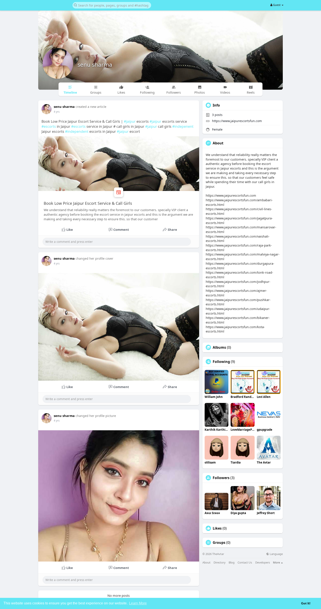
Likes (217, 528)
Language (276, 554)
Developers (262, 562)
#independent (76, 131)
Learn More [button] (138, 603)
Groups (219, 542)
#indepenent (182, 126)
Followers (221, 478)
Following (221, 361)
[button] (112, 5)
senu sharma (95, 64)
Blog (232, 562)
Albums (219, 347)
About (206, 562)
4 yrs (57, 112)
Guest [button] (276, 5)
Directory (220, 562)
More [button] (277, 562)
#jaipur (130, 121)
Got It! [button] (306, 603)
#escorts (48, 126)
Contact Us (245, 562)
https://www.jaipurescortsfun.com (237, 121)
